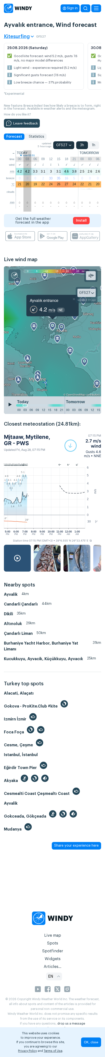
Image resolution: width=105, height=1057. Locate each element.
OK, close (91, 1042)
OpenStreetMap (75, 394)
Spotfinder (52, 951)
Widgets (53, 959)
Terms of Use (53, 1050)
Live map (52, 935)
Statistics (36, 136)
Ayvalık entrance (44, 300)
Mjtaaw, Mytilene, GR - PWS (27, 440)
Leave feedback (25, 123)
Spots (52, 943)
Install (81, 220)
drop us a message (71, 1023)
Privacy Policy (27, 1050)
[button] (82, 446)
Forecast (14, 136)
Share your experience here (76, 845)
